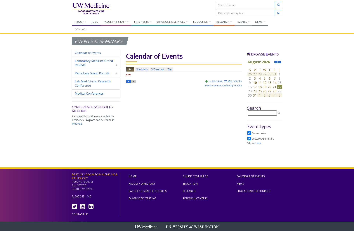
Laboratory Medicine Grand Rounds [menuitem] (94, 63)
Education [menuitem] (201, 21)
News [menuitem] (259, 21)
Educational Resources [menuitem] (253, 191)
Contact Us (80, 214)
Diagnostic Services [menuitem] (171, 21)
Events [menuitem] (242, 21)
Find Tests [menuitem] (142, 21)
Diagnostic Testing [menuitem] (142, 198)
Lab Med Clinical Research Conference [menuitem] (93, 83)
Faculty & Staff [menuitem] (115, 21)
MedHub (77, 123)
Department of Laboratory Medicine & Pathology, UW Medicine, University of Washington (91, 9)
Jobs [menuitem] (95, 21)
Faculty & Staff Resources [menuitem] (148, 191)
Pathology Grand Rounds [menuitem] (92, 73)
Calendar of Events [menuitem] (88, 53)
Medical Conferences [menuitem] (89, 93)
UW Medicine (147, 227)
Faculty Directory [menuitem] (142, 183)
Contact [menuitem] (81, 29)
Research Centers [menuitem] (195, 198)
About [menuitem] (79, 21)
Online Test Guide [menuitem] (195, 176)
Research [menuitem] (223, 21)
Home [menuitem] (132, 176)
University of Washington (192, 227)
